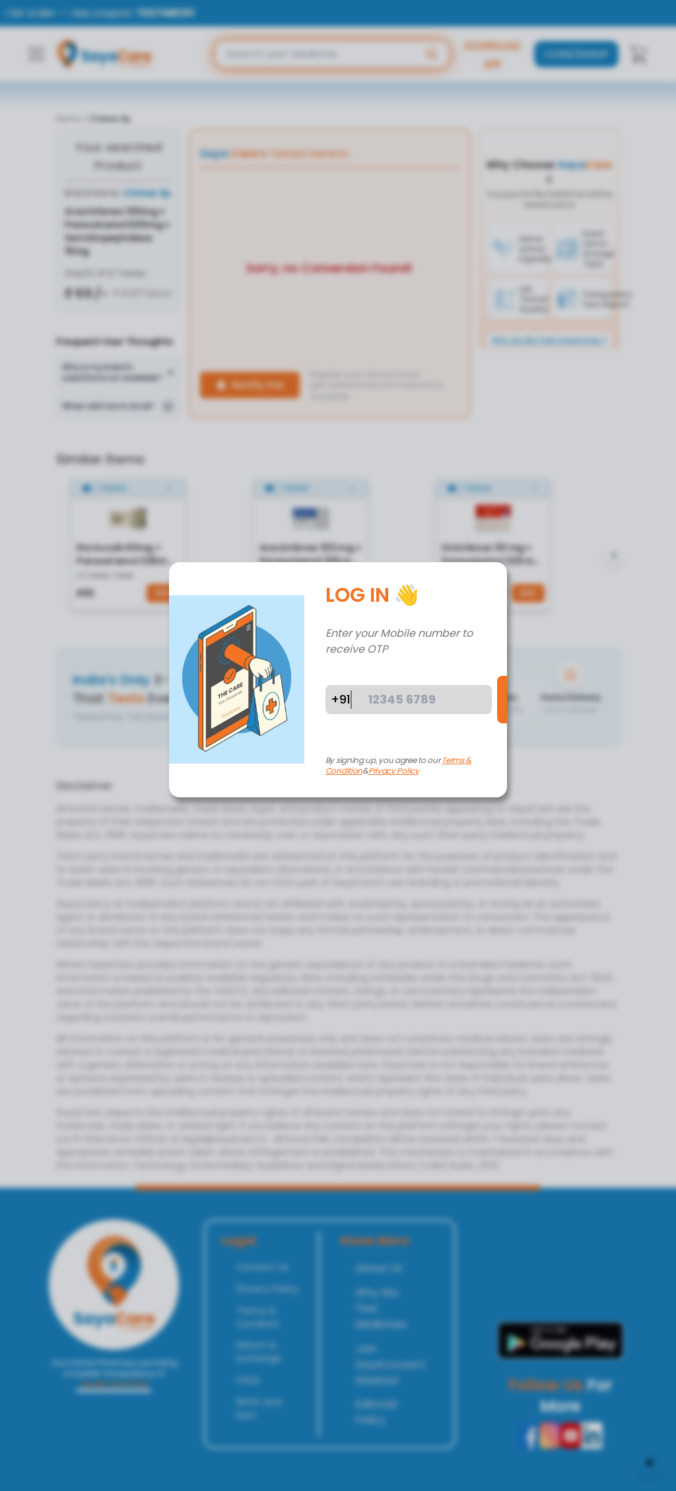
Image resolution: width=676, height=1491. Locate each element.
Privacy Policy (393, 770)
